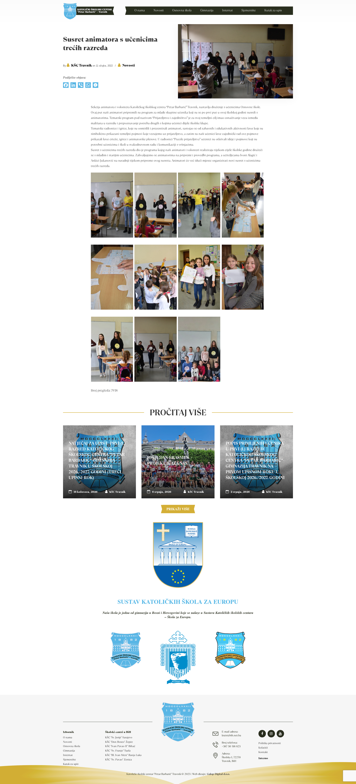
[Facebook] (66, 86)
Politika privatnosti (269, 743)
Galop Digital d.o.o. (218, 774)
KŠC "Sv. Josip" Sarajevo (118, 737)
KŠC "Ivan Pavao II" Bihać (120, 746)
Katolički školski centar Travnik (88, 11)
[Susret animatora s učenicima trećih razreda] (235, 97)
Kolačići (263, 747)
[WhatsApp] (88, 86)
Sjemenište (69, 759)
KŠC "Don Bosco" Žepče (119, 742)
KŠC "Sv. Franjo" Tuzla (118, 750)
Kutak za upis (70, 764)
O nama (67, 737)
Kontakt (263, 752)
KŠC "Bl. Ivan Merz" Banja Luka (123, 755)
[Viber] (80, 86)
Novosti (128, 65)
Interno (263, 758)
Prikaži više (178, 509)
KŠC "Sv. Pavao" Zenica (118, 759)
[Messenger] (95, 86)
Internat (68, 755)
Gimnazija (69, 750)
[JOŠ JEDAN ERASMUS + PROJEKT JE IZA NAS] (177, 461)
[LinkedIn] (73, 86)
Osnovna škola (71, 746)
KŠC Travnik (81, 65)
